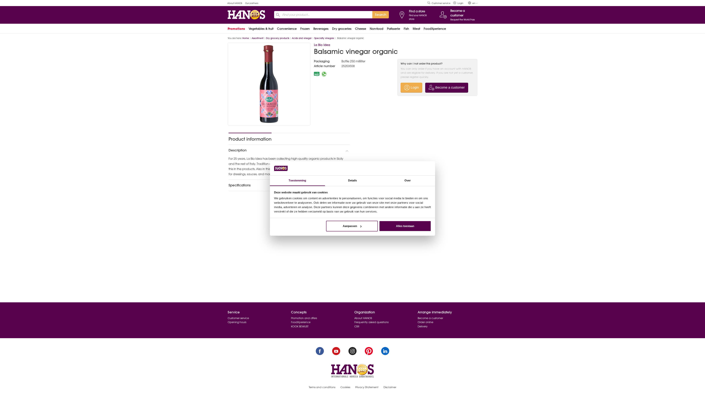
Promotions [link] (236, 29)
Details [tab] (352, 180)
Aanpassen (350, 226)
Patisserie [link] (393, 29)
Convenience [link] (287, 29)
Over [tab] (407, 180)
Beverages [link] (320, 29)
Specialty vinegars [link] (324, 38)
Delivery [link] (423, 326)
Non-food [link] (376, 29)
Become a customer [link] (430, 318)
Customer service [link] (441, 3)
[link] (458, 3)
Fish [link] (406, 29)
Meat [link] (416, 29)
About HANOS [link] (234, 3)
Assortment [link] (257, 38)
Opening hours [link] (237, 322)
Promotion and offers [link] (304, 318)
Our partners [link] (251, 3)
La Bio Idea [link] (322, 45)
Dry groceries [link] (341, 29)
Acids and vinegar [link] (302, 38)
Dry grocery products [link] (277, 38)
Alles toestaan (405, 226)
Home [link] (245, 38)
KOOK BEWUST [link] (299, 326)
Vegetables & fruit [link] (261, 29)
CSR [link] (356, 326)
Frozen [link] (305, 29)
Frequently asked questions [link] (371, 322)
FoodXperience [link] (435, 29)
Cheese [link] (360, 29)
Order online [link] (425, 322)
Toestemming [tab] (297, 180)
